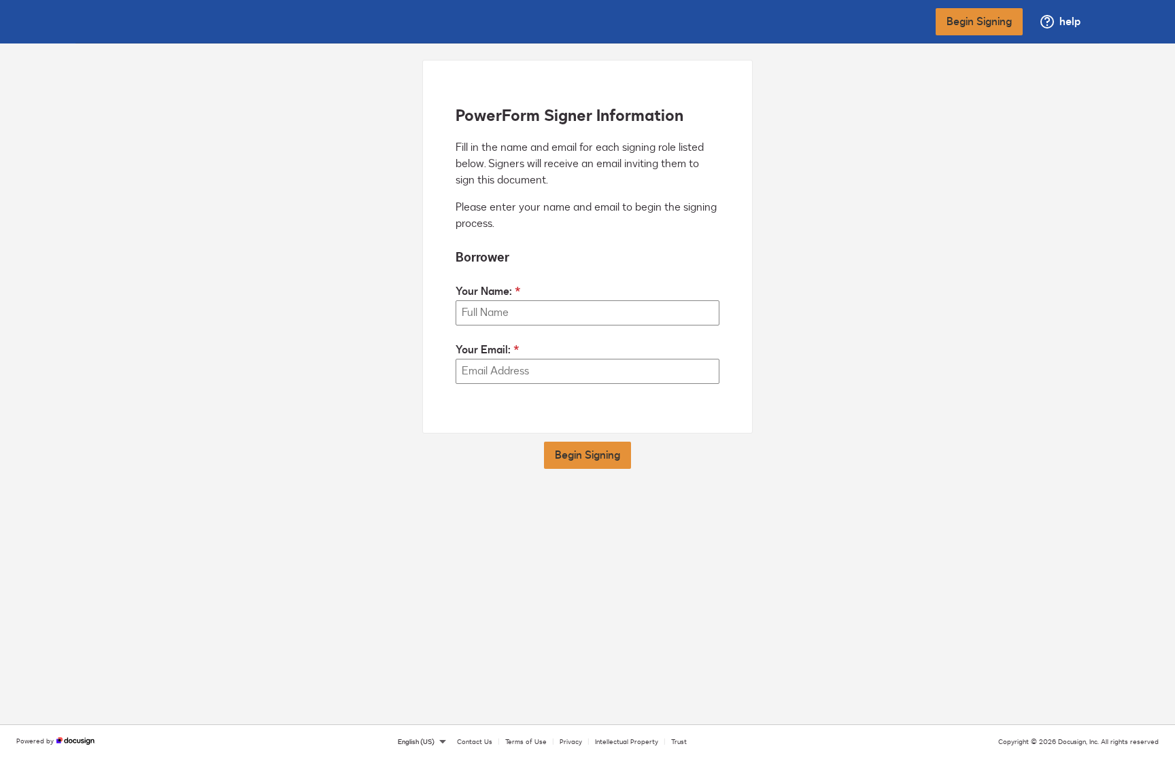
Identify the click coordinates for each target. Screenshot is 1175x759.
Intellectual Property (626, 742)
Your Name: (484, 291)
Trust (679, 742)
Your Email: (483, 350)
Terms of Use (526, 742)
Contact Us (474, 742)
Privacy (571, 742)
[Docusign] (136, 21)
